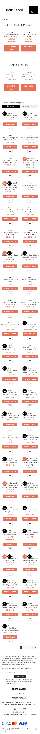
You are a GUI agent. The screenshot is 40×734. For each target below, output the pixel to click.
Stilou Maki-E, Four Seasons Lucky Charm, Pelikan (10, 348)
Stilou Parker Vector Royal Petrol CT (30, 511)
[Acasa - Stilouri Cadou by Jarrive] (14, 10)
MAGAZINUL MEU (19, 689)
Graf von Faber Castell (10, 183)
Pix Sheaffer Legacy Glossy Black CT (30, 116)
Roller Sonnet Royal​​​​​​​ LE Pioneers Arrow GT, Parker (28, 76)
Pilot (10, 278)
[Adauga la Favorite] (11, 54)
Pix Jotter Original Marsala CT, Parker (10, 394)
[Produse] (32, 8)
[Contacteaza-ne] (31, 12)
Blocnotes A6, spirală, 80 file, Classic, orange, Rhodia (10, 326)
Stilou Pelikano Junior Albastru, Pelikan (10, 139)
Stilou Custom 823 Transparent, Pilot (30, 326)
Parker (28, 32)
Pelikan (10, 136)
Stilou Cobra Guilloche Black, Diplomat (10, 559)
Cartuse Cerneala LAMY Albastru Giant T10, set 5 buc (11, 35)
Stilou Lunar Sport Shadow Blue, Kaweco (10, 533)
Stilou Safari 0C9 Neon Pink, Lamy (10, 116)
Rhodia (10, 300)
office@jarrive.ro (21, 712)
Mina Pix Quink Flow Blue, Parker (30, 233)
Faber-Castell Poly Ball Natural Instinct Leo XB (10, 606)
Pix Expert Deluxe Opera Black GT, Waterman (30, 256)
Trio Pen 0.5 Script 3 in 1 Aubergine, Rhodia (30, 371)
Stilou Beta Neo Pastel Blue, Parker (10, 233)
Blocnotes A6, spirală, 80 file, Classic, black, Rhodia (30, 303)
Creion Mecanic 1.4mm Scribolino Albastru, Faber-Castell (30, 161)
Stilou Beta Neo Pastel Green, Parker (30, 211)
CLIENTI (19, 693)
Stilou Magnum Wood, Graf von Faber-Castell (10, 186)
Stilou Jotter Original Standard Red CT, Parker (28, 35)
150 (32, 647)
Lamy (11, 32)
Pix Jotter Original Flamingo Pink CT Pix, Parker (30, 394)
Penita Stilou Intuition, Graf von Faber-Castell (30, 461)
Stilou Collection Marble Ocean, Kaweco (30, 533)
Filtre (11, 106)
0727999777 (21, 709)
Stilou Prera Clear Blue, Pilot (10, 281)
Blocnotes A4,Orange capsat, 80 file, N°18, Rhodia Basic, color (30, 416)
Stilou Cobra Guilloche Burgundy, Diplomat (30, 559)
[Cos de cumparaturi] (31, 16)
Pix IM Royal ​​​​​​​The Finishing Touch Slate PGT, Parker (10, 629)
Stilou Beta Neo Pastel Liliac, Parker (10, 211)
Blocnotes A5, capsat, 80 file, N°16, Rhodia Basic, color (10, 416)
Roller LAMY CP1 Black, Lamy (10, 439)
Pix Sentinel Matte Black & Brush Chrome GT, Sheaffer (10, 461)
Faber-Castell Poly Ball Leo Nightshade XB (10, 584)
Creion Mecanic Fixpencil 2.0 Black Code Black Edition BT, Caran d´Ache (30, 486)
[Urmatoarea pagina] (35, 647)
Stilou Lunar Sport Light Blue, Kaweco (10, 511)
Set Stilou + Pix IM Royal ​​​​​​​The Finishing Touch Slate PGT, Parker (30, 606)
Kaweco (10, 508)
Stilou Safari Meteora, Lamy (30, 281)
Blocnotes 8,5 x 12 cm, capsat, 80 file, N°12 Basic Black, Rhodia (10, 303)
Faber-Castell (30, 158)
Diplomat (10, 253)
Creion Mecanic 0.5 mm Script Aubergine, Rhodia (30, 348)
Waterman (30, 253)
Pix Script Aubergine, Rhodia (10, 371)
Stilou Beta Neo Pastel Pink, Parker (30, 186)
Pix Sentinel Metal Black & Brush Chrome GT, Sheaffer (30, 439)
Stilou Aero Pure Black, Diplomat (10, 256)
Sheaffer (30, 113)
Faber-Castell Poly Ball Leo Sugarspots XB (30, 584)
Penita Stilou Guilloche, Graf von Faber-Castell (10, 486)
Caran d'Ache (30, 483)
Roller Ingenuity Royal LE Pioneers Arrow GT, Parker (11, 76)
